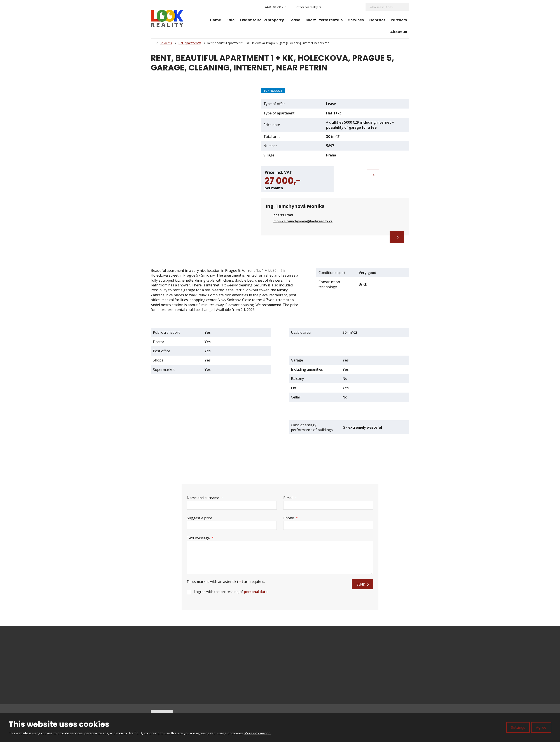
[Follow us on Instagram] (335, 7)
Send (361, 584)
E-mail (290, 497)
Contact (377, 20)
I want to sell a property (262, 20)
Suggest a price (199, 518)
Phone (290, 518)
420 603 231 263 (174, 662)
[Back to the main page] (167, 18)
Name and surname (205, 497)
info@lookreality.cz (178, 657)
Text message (200, 538)
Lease (294, 20)
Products (295, 657)
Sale (230, 20)
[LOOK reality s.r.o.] (152, 42)
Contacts (295, 687)
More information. (257, 733)
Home (215, 20)
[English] (357, 7)
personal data (256, 591)
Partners (399, 20)
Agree (541, 727)
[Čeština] (349, 7)
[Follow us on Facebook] (328, 7)
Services (356, 20)
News (292, 672)
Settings (518, 727)
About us (398, 31)
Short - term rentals (324, 20)
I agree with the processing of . (231, 591)
